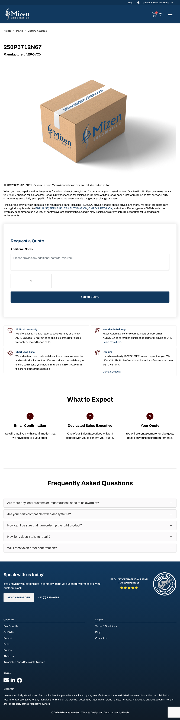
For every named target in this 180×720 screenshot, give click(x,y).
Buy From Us (11, 626)
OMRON (93, 208)
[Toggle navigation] (170, 14)
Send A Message (18, 597)
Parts (19, 30)
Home (7, 30)
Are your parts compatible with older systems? (39, 514)
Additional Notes (22, 249)
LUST (45, 208)
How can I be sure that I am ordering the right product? (44, 525)
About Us (9, 656)
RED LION (106, 208)
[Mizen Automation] (17, 14)
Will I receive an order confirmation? (32, 548)
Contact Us (101, 638)
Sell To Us (9, 632)
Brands (8, 650)
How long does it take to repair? (28, 536)
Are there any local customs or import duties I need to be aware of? (53, 503)
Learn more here (112, 342)
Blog (130, 2)
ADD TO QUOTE (90, 297)
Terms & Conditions (106, 626)
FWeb (125, 712)
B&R (38, 208)
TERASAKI (56, 208)
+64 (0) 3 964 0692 (48, 597)
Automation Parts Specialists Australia (24, 662)
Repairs (8, 638)
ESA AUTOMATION (75, 208)
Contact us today (112, 371)
